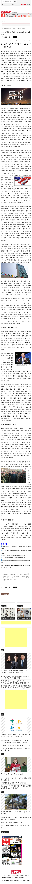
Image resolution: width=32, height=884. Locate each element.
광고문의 (8, 875)
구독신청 (27, 875)
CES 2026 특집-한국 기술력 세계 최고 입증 (15, 745)
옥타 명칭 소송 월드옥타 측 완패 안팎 (13, 783)
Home (2, 28)
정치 (5, 28)
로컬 (2, 791)
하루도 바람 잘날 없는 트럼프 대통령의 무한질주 (13, 555)
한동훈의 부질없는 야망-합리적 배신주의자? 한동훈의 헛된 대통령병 (15, 677)
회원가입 (28, 4)
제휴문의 (22, 875)
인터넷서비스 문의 (15, 875)
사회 (2, 754)
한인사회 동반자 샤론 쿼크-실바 (12, 774)
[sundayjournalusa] (9, 11)
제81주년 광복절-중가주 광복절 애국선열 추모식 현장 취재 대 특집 (16, 818)
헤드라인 (28, 40)
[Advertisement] (16, 622)
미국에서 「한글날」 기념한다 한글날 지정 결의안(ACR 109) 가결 (8, 618)
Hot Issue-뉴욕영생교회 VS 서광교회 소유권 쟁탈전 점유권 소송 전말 (16, 787)
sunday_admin (20, 40)
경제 (2, 714)
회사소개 (3, 875)
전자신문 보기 (5, 832)
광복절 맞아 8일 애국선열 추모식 (12, 822)
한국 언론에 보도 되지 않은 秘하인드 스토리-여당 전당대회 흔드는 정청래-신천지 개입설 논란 (15, 683)
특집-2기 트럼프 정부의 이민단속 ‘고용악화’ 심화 (13, 557)
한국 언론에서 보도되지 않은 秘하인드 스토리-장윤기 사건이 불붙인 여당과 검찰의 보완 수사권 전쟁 (16, 687)
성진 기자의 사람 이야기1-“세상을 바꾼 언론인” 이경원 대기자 (24, 618)
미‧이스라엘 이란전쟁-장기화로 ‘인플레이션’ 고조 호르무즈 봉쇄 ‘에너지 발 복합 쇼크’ (15, 742)
